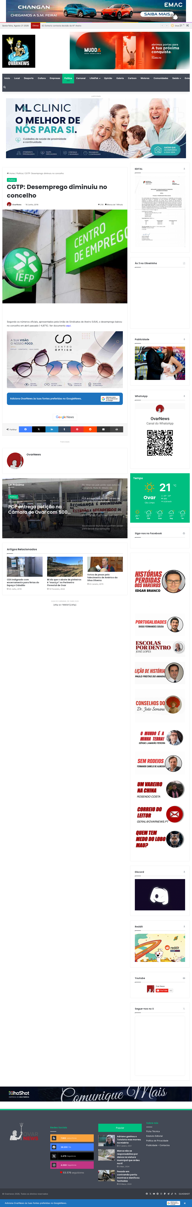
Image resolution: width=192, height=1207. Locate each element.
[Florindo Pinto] (160, 839)
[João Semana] (160, 706)
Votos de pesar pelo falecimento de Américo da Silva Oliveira (102, 577)
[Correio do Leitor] (160, 814)
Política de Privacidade (157, 1140)
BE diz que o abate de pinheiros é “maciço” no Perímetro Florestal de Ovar (64, 582)
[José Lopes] (160, 649)
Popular (120, 1127)
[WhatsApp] (160, 433)
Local (17, 78)
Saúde (175, 78)
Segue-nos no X (144, 1008)
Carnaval (81, 78)
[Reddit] (90, 429)
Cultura (42, 78)
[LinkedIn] (51, 429)
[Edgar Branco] (160, 583)
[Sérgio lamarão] (160, 737)
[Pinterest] (77, 429)
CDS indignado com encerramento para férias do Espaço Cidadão (23, 582)
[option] (65, 508)
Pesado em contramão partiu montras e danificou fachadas (128, 1176)
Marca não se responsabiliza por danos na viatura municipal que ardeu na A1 (128, 1157)
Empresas (55, 78)
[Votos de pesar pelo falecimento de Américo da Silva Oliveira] (105, 564)
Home (12, 173)
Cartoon (132, 78)
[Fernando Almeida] (160, 763)
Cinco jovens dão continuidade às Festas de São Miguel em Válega (73, 25)
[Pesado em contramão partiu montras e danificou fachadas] (106, 1175)
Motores (145, 78)
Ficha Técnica (153, 1131)
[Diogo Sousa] (160, 624)
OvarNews (16, 204)
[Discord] (160, 894)
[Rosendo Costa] (160, 789)
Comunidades (161, 78)
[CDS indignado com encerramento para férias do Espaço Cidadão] (25, 567)
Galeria (120, 78)
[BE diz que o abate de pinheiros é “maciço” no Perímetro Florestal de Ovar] (65, 567)
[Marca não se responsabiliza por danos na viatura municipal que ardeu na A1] (106, 1155)
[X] (38, 429)
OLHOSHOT (184, 1194)
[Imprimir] (116, 429)
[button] (96, 1203)
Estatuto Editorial (154, 1136)
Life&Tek (94, 78)
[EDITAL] (160, 211)
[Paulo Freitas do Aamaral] (160, 673)
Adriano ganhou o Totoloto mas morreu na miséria (129, 1139)
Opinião (108, 78)
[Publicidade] (160, 379)
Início (7, 78)
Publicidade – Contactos (158, 1145)
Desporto (29, 78)
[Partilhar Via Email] (103, 429)
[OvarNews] (18, 51)
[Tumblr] (64, 429)
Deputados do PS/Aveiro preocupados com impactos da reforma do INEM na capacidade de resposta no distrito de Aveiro (40, 509)
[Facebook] (25, 429)
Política (68, 78)
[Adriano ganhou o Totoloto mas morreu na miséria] (106, 1140)
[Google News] (65, 417)
